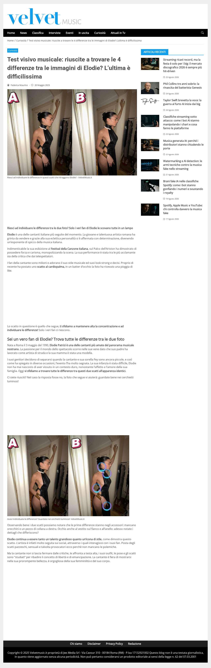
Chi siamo (76, 643)
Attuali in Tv (118, 33)
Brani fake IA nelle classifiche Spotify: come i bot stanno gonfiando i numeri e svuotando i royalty (183, 187)
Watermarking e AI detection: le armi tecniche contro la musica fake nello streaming (182, 165)
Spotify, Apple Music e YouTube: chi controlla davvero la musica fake (183, 209)
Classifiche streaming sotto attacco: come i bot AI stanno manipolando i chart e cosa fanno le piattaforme (181, 122)
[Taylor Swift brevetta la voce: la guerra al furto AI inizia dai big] (150, 101)
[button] (202, 33)
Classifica (38, 33)
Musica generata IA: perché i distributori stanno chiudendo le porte (183, 144)
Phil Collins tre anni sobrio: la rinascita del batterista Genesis (182, 85)
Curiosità (100, 33)
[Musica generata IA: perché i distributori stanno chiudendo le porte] (150, 145)
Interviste (54, 33)
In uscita (84, 33)
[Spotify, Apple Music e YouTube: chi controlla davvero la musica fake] (150, 210)
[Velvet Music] (44, 16)
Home (11, 33)
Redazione (134, 643)
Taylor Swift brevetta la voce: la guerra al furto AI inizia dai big (182, 102)
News (23, 33)
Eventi (69, 33)
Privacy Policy (114, 643)
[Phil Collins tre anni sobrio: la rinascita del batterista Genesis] (150, 88)
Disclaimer (94, 643)
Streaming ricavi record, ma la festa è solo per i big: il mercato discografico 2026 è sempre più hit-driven (182, 65)
